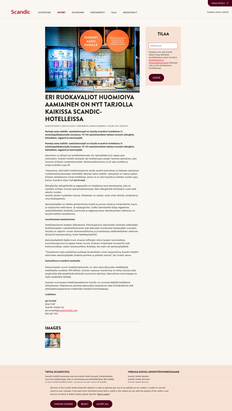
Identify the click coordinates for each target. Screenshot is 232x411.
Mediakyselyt (130, 12)
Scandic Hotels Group (218, 12)
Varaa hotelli (218, 3)
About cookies (103, 394)
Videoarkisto (97, 12)
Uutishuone (44, 12)
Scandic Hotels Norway (138, 382)
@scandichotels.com (67, 310)
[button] (63, 404)
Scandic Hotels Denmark (139, 379)
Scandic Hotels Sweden (138, 376)
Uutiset (61, 12)
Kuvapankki (78, 12)
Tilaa (114, 12)
